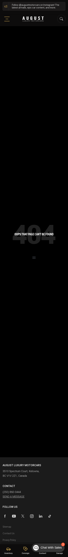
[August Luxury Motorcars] (33, 18)
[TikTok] (49, 516)
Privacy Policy (9, 540)
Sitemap (7, 526)
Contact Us (8, 533)
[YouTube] (14, 516)
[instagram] (31, 516)
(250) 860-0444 (12, 492)
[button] (34, 257)
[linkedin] (40, 516)
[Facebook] (5, 516)
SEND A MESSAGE (13, 496)
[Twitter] (22, 516)
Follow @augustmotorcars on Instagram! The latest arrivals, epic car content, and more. (35, 6)
